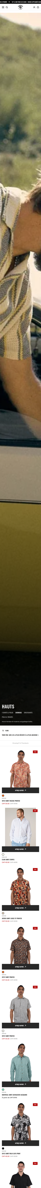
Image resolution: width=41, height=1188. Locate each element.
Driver (4, 798)
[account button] (34, 7)
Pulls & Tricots (7, 717)
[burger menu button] (3, 7)
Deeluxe (4, 857)
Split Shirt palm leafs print (11, 1153)
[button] (38, 7)
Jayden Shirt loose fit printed (12, 918)
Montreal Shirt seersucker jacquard (14, 1095)
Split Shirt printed (8, 977)
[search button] (7, 7)
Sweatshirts (28, 712)
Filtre (7, 731)
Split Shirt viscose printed (11, 801)
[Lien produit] (20, 777)
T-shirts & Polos (7, 712)
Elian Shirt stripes (8, 859)
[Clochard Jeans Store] (20, 7)
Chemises (18, 712)
